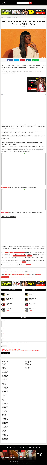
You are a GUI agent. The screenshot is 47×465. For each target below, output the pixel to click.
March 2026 (4, 370)
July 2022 (3, 428)
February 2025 (5, 387)
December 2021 (5, 438)
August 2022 (4, 427)
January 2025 (4, 388)
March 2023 (4, 418)
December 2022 (5, 422)
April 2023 (4, 416)
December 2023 (5, 406)
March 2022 (4, 434)
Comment (3, 319)
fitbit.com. (24, 262)
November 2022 (5, 423)
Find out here (28, 264)
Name (2, 328)
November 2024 (5, 391)
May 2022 (4, 431)
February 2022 (5, 435)
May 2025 (4, 383)
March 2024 (4, 402)
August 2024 (4, 395)
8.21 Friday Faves (9, 293)
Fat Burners (26, 277)
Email (2, 333)
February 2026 (5, 371)
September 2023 (5, 410)
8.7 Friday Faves (9, 303)
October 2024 (4, 392)
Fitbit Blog (38, 274)
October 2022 (4, 424)
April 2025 (4, 384)
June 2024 (4, 398)
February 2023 (5, 419)
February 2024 (5, 403)
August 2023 (4, 411)
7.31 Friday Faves (9, 308)
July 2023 (3, 412)
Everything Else (15, 277)
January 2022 (4, 437)
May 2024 (4, 399)
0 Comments (15, 17)
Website (2, 338)
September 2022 (5, 426)
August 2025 (4, 379)
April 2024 (4, 400)
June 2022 (4, 430)
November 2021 (5, 439)
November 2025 (5, 375)
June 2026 (4, 366)
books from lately (9, 298)
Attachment (3, 344)
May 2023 (4, 415)
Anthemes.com (29, 463)
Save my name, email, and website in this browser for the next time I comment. (16, 342)
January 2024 (4, 404)
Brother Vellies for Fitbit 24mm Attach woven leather (15, 252)
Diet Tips (10, 277)
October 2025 (4, 376)
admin (25, 26)
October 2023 (4, 408)
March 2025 (4, 386)
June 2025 (4, 382)
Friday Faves (3, 457)
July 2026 (4, 364)
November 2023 (5, 407)
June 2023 (4, 414)
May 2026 (4, 367)
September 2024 (5, 394)
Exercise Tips (21, 277)
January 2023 (4, 420)
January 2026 (4, 372)
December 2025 (5, 374)
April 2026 (4, 368)
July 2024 (4, 396)
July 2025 (3, 380)
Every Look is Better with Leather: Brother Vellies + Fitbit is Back (17, 274)
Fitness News (30, 277)
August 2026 (4, 363)
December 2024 (5, 390)
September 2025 (5, 378)
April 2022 (4, 433)
